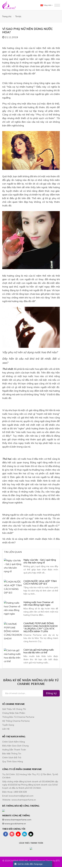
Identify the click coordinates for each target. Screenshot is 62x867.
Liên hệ (5, 728)
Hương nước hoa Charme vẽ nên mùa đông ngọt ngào (38, 603)
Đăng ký (51, 693)
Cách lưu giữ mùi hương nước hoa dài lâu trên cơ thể (38, 651)
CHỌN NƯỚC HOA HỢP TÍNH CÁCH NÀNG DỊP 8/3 (40, 582)
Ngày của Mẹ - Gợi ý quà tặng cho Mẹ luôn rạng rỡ (39, 561)
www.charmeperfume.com (17, 819)
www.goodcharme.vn (15, 823)
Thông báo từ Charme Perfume (18, 717)
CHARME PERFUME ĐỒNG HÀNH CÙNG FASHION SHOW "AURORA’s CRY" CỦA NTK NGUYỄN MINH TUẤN (40, 627)
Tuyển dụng (8, 724)
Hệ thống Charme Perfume (16, 721)
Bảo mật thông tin (11, 753)
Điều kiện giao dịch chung (15, 745)
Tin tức (18, 16)
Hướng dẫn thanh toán (14, 749)
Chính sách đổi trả (11, 757)
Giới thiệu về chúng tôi (14, 709)
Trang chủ (6, 16)
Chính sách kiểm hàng (13, 741)
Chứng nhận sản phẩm (13, 713)
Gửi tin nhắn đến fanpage (29, 864)
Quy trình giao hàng (12, 761)
